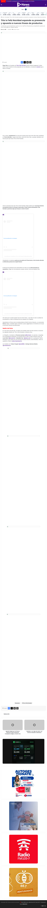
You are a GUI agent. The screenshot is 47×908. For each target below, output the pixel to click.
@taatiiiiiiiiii (21, 344)
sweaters (18, 703)
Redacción (3, 29)
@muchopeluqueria (17, 341)
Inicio (3, 17)
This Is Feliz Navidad (27, 703)
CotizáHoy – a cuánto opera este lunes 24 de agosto (17, 1)
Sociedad (7, 17)
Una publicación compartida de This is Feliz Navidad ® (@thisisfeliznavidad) (18, 256)
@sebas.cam (27, 338)
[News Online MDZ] (23, 4)
